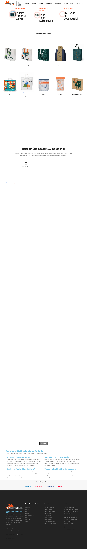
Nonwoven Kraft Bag (29, 515)
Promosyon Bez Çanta (50, 521)
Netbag (43, 65)
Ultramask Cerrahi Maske (50, 523)
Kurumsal (41, 3)
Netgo (43, 94)
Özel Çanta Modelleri (49, 507)
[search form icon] (83, 3)
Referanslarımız (58, 3)
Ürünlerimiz (26, 3)
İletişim (71, 3)
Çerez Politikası (9, 540)
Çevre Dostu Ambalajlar (50, 511)
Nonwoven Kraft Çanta (77, 94)
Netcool (26, 96)
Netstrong (26, 65)
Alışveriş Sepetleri (48, 509)
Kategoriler (34, 3)
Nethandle (10, 94)
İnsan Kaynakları (48, 3)
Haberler (66, 3)
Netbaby (60, 94)
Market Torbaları (48, 519)
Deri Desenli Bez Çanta (77, 65)
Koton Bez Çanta (48, 515)
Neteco (9, 65)
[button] (13, 14)
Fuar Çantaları (48, 513)
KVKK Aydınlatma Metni (10, 538)
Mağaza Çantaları (48, 517)
